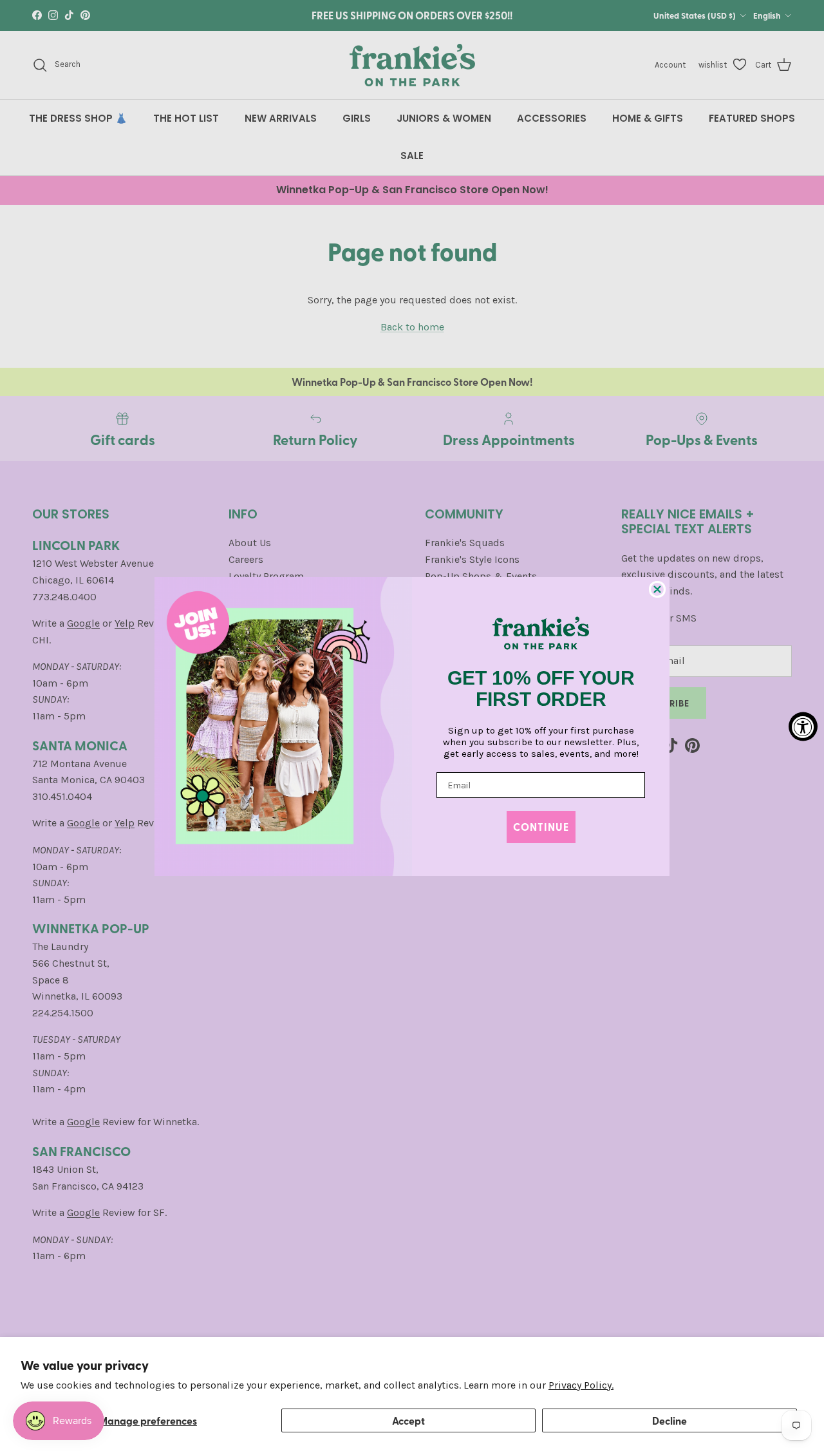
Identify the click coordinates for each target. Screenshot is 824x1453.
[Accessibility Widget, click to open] (803, 726)
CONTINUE (541, 826)
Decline (669, 1420)
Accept (408, 1420)
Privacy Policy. (580, 1385)
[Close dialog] (657, 589)
